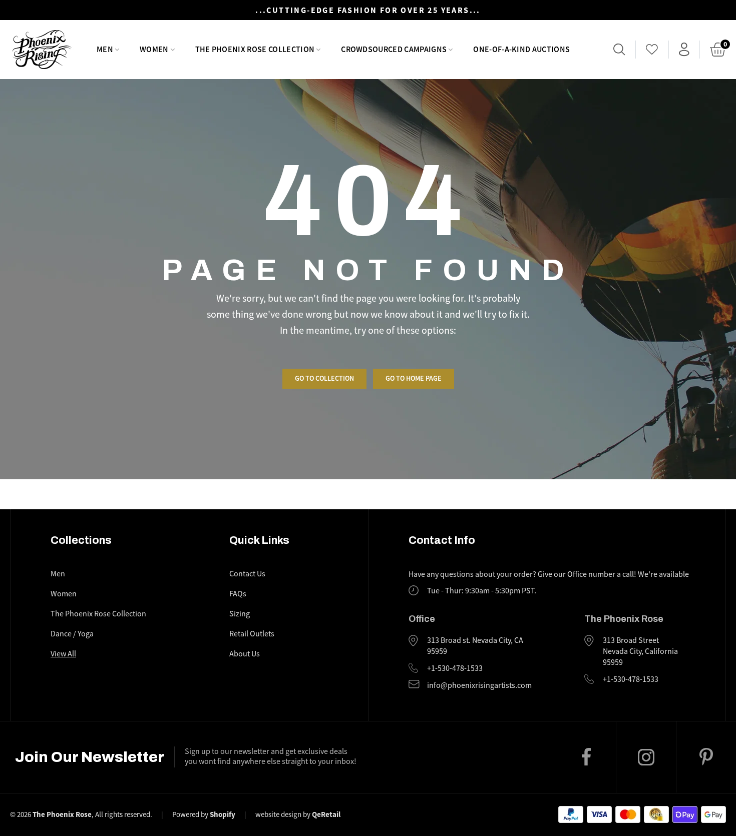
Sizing (239, 614)
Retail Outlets (251, 634)
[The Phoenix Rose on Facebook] (586, 756)
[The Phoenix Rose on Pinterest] (706, 756)
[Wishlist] (652, 50)
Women (64, 594)
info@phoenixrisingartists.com (479, 685)
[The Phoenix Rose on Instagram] (646, 757)
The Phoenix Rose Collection (98, 614)
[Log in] (684, 50)
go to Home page (414, 378)
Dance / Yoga (72, 634)
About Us (244, 654)
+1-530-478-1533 (455, 668)
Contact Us (247, 574)
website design (278, 814)
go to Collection (324, 378)
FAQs (237, 594)
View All (63, 654)
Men (58, 574)
